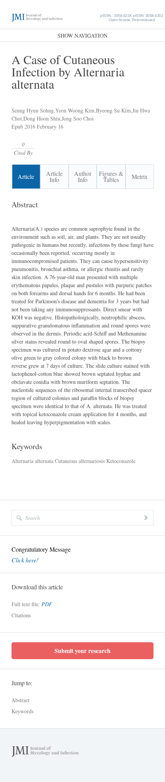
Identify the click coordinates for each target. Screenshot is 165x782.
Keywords (22, 711)
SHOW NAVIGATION (82, 35)
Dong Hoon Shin (41, 118)
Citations (21, 615)
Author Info (82, 176)
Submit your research (82, 650)
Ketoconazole (120, 461)
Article (26, 176)
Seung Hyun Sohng (33, 110)
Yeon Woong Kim (74, 110)
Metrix (140, 176)
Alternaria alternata (32, 461)
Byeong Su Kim (113, 110)
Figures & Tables (111, 176)
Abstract (21, 700)
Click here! (25, 560)
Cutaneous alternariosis (79, 461)
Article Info (54, 176)
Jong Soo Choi (78, 118)
